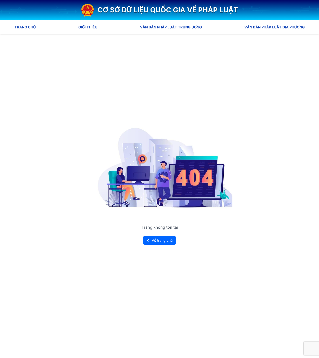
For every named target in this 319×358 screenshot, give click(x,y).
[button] (159, 10)
